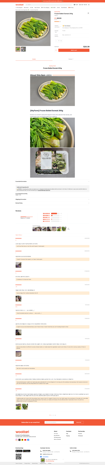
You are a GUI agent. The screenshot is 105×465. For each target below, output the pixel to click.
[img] (18, 238)
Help (67, 433)
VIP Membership (57, 437)
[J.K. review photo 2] (25, 407)
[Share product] (88, 13)
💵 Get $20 (53, 7)
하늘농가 (56, 15)
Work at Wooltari (57, 439)
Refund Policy (35, 463)
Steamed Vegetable (34, 9)
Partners (80, 433)
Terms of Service (19, 463)
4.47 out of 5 (30, 216)
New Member (64, 7)
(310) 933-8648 (46, 450)
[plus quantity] (61, 41)
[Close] (88, 1)
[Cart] (88, 4)
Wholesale (80, 435)
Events (58, 7)
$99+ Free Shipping (45, 7)
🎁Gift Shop (70, 7)
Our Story (56, 433)
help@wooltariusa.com (47, 454)
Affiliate (49, 463)
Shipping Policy (43, 463)
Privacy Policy (27, 463)
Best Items (26, 7)
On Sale (31, 7)
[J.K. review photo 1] (18, 407)
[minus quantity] (56, 41)
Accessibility (45, 456)
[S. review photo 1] (18, 332)
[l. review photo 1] (18, 265)
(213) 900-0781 (76, 450)
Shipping (68, 435)
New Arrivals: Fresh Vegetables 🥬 (22, 9)
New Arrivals (37, 7)
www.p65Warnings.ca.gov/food (44, 190)
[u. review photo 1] (18, 354)
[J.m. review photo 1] (18, 299)
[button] (56, 21)
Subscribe (78, 422)
